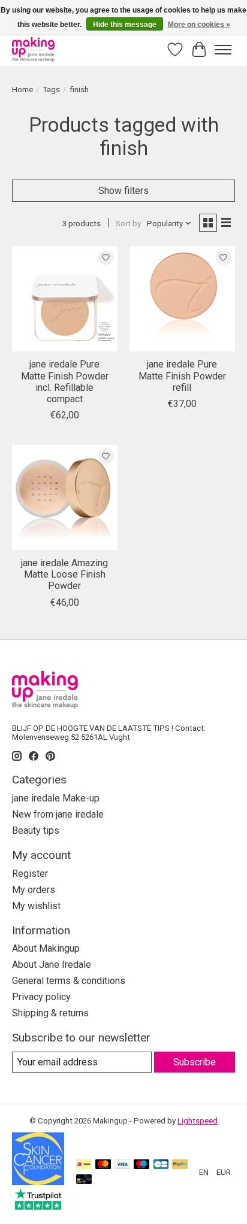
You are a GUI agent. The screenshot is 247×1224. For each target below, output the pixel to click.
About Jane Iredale (51, 964)
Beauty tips (35, 830)
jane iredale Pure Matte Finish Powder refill (182, 376)
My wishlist (36, 906)
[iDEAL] (83, 1165)
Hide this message (124, 24)
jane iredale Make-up (56, 798)
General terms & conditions (68, 980)
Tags (51, 89)
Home (22, 89)
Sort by (128, 223)
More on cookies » (199, 24)
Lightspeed (197, 1120)
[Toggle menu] (223, 50)
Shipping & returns (50, 1013)
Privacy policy (41, 997)
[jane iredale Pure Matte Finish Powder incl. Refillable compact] (65, 298)
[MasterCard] (103, 1165)
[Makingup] (33, 49)
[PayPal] (180, 1165)
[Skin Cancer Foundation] (38, 1181)
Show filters (123, 190)
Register (30, 873)
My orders (33, 889)
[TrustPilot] (38, 1206)
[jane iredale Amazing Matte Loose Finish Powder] (65, 497)
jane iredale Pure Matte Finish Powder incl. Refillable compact (65, 382)
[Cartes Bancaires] (160, 1165)
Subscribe (194, 1062)
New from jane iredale (58, 814)
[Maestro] (141, 1165)
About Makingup (46, 948)
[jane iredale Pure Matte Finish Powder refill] (182, 298)
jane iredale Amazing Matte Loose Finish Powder (64, 574)
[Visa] (122, 1165)
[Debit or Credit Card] (84, 1180)
